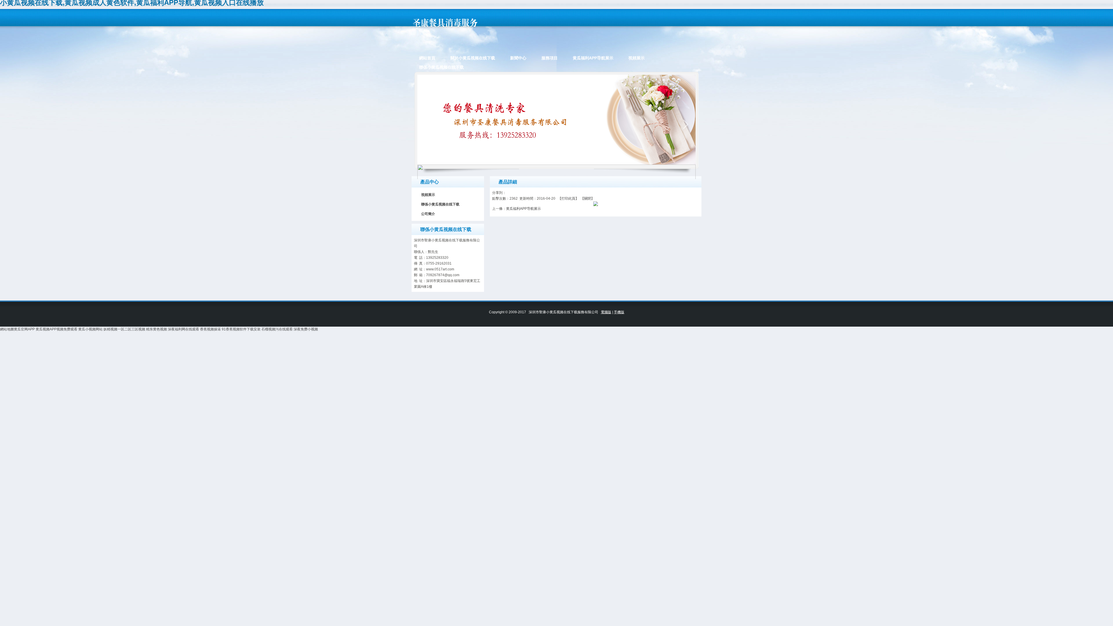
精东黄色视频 (156, 329)
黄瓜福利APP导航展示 (593, 58)
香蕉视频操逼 (210, 329)
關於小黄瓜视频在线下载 (472, 58)
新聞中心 (518, 58)
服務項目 (549, 58)
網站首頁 (427, 58)
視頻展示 (636, 58)
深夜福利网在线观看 (183, 329)
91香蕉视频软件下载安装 (241, 329)
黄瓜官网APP (24, 329)
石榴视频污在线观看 (277, 329)
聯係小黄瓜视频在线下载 (441, 67)
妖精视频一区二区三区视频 (124, 329)
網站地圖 (7, 329)
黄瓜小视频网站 (90, 329)
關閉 (587, 198)
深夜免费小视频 (306, 329)
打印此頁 (568, 198)
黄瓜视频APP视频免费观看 (56, 329)
